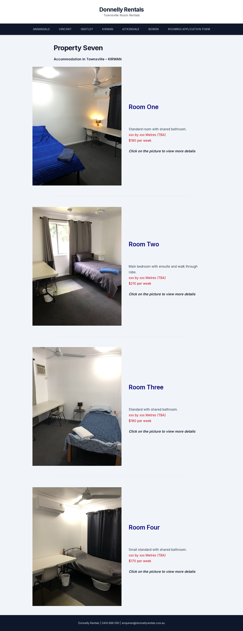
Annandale (41, 29)
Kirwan (107, 29)
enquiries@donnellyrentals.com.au (143, 623)
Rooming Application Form (189, 29)
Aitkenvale (130, 29)
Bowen (153, 29)
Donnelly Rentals (121, 9)
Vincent (65, 29)
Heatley (87, 29)
